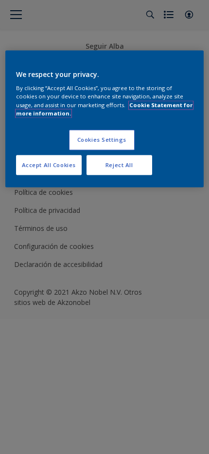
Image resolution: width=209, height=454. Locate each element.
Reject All (119, 165)
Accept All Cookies (49, 165)
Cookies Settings (101, 139)
